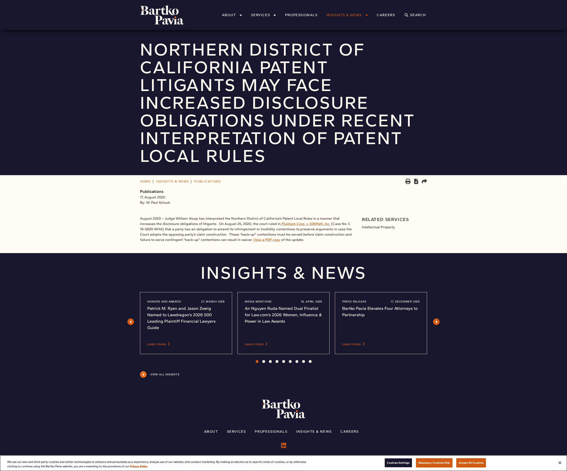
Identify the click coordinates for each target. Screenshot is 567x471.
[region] (283, 463)
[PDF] (416, 182)
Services (260, 15)
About (229, 15)
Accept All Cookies (471, 462)
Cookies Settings (398, 462)
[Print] (408, 182)
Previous (130, 321)
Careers (386, 15)
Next (436, 321)
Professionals (301, 15)
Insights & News (344, 15)
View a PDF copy (266, 240)
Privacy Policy (139, 466)
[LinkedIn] (284, 445)
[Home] (167, 15)
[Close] (560, 463)
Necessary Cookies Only (434, 462)
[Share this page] (424, 182)
